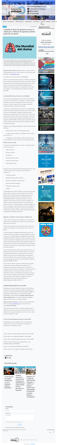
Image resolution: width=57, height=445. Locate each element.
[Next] (34, 382)
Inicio (5, 21)
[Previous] (5, 382)
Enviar (19, 424)
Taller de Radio (43, 23)
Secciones (36, 21)
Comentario (7, 413)
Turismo (48, 21)
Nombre (7, 408)
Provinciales (20, 21)
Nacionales (10, 21)
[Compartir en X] (8, 358)
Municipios (28, 21)
